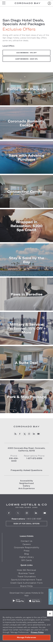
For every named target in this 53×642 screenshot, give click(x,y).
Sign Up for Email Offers (27, 523)
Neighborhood (26, 483)
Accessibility (26, 481)
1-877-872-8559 (34, 458)
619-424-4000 (13, 459)
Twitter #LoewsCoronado (24, 434)
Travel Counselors (26, 576)
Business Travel (26, 573)
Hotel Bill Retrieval (26, 570)
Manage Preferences (26, 637)
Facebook (20, 434)
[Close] (50, 613)
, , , (26, 449)
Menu (4, 3)
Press (26, 551)
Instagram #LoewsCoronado (29, 434)
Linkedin (34, 434)
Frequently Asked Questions (26, 470)
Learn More (26, 88)
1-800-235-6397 (33, 519)
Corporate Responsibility (26, 547)
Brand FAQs (26, 586)
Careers (26, 544)
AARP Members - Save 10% (26, 59)
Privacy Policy (37, 632)
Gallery (26, 486)
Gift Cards (26, 560)
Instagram (27, 513)
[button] (26, 536)
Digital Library (26, 557)
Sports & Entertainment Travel (26, 580)
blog (15, 434)
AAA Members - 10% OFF (26, 52)
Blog (26, 554)
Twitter (18, 513)
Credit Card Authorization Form (26, 583)
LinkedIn (36, 513)
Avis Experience (26, 488)
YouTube (38, 434)
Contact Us (26, 541)
